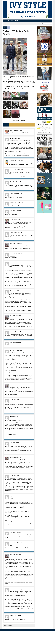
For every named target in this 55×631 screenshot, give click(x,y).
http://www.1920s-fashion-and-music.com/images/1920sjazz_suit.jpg (18, 176)
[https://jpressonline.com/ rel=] (44, 38)
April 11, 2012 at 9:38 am (17, 342)
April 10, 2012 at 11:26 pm (16, 263)
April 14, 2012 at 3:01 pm (16, 615)
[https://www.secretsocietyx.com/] (44, 145)
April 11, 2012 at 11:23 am (17, 350)
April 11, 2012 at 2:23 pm (16, 399)
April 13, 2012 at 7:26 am (17, 532)
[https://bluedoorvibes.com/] (44, 185)
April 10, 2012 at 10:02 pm (16, 232)
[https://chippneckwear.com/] (44, 119)
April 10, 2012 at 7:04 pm (19, 202)
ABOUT (8, 20)
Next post (23, 120)
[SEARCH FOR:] (46, 23)
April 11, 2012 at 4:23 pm (18, 442)
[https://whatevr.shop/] (44, 159)
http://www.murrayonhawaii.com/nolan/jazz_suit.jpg (15, 197)
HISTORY (16, 20)
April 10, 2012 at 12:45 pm (17, 130)
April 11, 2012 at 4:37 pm (17, 457)
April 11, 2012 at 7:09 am (19, 290)
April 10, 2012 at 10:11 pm (17, 243)
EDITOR (12, 20)
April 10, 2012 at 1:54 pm (19, 160)
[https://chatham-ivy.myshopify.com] (44, 92)
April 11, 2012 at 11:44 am (17, 385)
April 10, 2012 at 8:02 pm (16, 219)
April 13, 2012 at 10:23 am (17, 554)
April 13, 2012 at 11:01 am (17, 589)
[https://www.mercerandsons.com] (44, 132)
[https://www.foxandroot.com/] (44, 199)
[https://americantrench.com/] (44, 105)
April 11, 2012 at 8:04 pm (16, 475)
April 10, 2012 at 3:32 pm (19, 169)
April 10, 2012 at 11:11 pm (17, 253)
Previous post (16, 120)
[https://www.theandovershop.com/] (44, 52)
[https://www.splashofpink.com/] (44, 212)
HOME (4, 20)
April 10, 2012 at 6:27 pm (18, 193)
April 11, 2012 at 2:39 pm (16, 416)
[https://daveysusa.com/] (44, 78)
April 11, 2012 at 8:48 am (17, 315)
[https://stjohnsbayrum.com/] (44, 65)
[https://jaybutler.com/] (44, 172)
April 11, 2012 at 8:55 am (16, 331)
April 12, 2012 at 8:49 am (16, 496)
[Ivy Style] (27, 9)
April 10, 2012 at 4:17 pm (17, 181)
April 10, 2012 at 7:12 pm (17, 210)
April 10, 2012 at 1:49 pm (16, 138)
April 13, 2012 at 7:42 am (18, 542)
